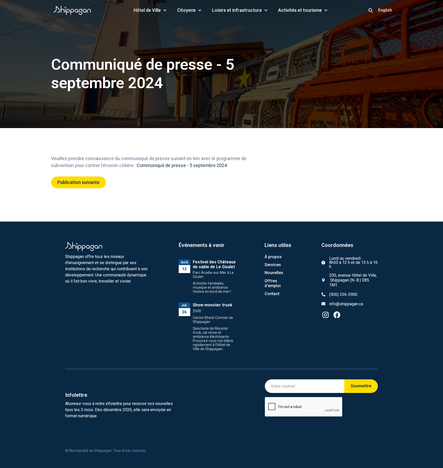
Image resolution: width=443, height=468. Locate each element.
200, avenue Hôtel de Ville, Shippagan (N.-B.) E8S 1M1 (353, 280)
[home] (72, 10)
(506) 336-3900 (343, 294)
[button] (150, 10)
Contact (272, 293)
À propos (273, 256)
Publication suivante (78, 182)
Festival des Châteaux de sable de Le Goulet (214, 264)
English (385, 10)
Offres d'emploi (273, 283)
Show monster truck (212, 305)
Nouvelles (274, 272)
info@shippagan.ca (346, 303)
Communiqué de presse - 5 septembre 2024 (182, 165)
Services (273, 264)
